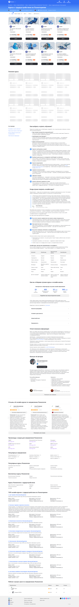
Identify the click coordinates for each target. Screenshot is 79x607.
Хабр (11, 598)
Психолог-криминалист (54, 488)
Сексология (10, 467)
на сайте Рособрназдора (50, 347)
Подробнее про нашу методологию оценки (50, 295)
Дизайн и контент (53, 455)
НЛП (9, 468)
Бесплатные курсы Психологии (14, 476)
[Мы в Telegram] (68, 598)
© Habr (69, 604)
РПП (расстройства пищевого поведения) (37, 468)
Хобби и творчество (33, 458)
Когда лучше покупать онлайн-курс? (15, 130)
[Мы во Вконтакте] (64, 598)
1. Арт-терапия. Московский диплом (17, 494)
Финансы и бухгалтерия (55, 456)
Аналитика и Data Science (34, 455)
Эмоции (30, 476)
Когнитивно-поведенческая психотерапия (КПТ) (19, 412)
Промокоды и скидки (28, 602)
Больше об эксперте (42, 366)
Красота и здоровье (54, 458)
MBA (30, 488)
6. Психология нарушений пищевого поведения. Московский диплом (25, 551)
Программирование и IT (13, 455)
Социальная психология (58, 412)
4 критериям (47, 305)
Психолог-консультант (12, 477)
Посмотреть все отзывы (39, 432)
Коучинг (30, 486)
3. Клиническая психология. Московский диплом (20, 521)
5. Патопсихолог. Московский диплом (17, 541)
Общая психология (33, 477)
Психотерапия (53, 467)
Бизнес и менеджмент (12, 456)
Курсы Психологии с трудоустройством (15, 484)
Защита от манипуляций (34, 465)
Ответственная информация (13, 135)
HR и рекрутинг (11, 458)
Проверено (43, 10)
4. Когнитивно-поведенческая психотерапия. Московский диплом (24, 531)
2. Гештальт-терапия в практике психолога (18, 505)
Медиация (31, 484)
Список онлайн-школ (28, 598)
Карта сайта (42, 600)
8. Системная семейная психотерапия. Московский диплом (23, 571)
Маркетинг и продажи (33, 456)
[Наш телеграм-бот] (70, 598)
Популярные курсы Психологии (14, 465)
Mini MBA (10, 488)
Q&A (11, 600)
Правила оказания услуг (44, 598)
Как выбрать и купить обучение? (14, 128)
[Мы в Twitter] (60, 598)
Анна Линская (39, 205)
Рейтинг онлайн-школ (28, 600)
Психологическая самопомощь (56, 468)
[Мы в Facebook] (62, 598)
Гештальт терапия (53, 465)
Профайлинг (31, 467)
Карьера (11, 602)
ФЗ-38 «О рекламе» (40, 339)
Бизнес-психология (54, 484)
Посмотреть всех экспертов (50, 394)
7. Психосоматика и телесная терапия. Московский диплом (22, 561)
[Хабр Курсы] (11, 2)
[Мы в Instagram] (66, 598)
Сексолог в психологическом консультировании (40, 412)
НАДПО (13, 498)
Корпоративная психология (55, 486)
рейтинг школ (37, 167)
